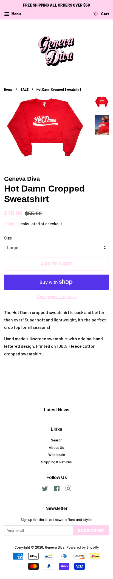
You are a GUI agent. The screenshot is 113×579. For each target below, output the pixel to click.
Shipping (12, 223)
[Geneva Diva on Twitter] (45, 489)
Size (8, 237)
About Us (56, 447)
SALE (25, 89)
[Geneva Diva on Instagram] (68, 489)
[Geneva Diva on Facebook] (56, 489)
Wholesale (56, 454)
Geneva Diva (54, 547)
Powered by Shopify (82, 547)
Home (8, 89)
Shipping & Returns (56, 462)
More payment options (57, 296)
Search (56, 440)
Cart (104, 14)
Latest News (56, 409)
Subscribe (91, 530)
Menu (16, 14)
